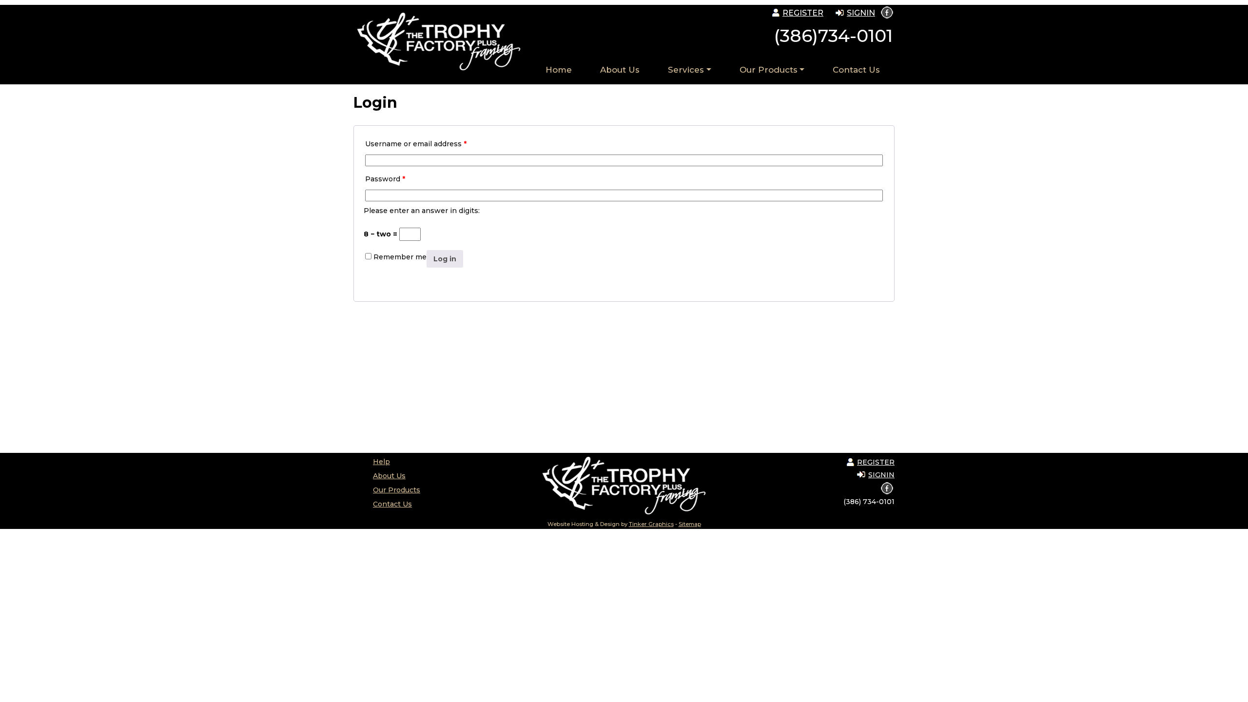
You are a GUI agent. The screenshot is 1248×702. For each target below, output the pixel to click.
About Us (620, 70)
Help (381, 461)
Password (385, 179)
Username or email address (416, 143)
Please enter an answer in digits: (422, 210)
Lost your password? (406, 277)
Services (686, 70)
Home (559, 70)
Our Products (769, 70)
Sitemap (690, 524)
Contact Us (856, 70)
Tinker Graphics (651, 524)
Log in (444, 258)
